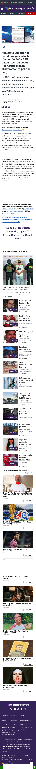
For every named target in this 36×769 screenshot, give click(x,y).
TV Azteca (13, 2)
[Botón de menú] (2, 8)
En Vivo (32, 13)
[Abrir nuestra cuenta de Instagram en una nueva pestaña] (14, 709)
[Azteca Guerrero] (18, 8)
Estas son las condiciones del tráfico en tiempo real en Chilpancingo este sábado (26, 384)
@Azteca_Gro (28, 209)
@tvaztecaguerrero (16, 211)
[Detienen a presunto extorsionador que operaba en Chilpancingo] (18, 270)
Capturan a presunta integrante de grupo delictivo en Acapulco (25, 444)
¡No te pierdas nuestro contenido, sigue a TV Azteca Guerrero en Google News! (18, 233)
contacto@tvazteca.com (25, 727)
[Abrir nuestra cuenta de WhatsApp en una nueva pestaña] (25, 709)
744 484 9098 (22, 729)
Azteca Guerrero (7, 209)
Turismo (11, 13)
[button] (31, 763)
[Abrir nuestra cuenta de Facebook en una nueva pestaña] (21, 709)
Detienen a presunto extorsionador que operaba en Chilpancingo (18, 288)
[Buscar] (33, 8)
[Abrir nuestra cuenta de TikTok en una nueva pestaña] (18, 709)
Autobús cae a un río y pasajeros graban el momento (25, 413)
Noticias (3, 13)
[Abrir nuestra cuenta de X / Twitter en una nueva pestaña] (11, 709)
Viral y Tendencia (22, 13)
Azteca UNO (22, 2)
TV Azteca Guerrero (10, 102)
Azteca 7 (30, 2)
